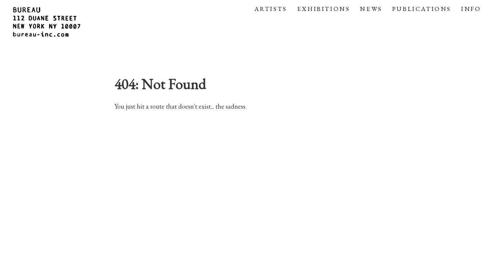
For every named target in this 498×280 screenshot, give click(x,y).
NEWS (371, 9)
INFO (471, 9)
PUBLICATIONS (421, 9)
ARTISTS (270, 9)
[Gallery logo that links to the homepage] (47, 23)
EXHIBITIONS (323, 9)
